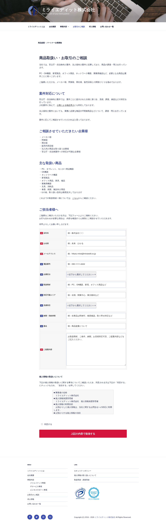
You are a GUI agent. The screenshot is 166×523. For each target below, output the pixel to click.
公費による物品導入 (65, 105)
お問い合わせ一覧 (107, 27)
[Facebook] (29, 517)
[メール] (50, 517)
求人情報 (92, 27)
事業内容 (63, 27)
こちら (75, 198)
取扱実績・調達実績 (81, 480)
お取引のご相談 (79, 27)
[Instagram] (43, 517)
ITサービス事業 (36, 486)
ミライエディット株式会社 (68, 9)
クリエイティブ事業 (38, 483)
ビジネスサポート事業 (38, 490)
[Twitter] (36, 517)
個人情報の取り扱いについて (85, 475)
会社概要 (52, 27)
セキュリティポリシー (82, 471)
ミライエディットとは (36, 27)
